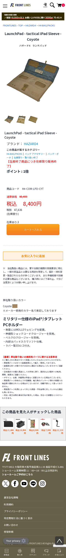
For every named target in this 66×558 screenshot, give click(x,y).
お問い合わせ (11, 525)
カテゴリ (33, 554)
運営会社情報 (11, 497)
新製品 (6, 554)
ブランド (46, 554)
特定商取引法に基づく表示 (18, 518)
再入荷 (20, 554)
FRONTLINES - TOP (13, 25)
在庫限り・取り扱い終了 (26, 157)
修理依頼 (8, 531)
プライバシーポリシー (16, 511)
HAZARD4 (30, 25)
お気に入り (59, 554)
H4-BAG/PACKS (46, 25)
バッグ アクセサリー (35, 153)
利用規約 (8, 504)
